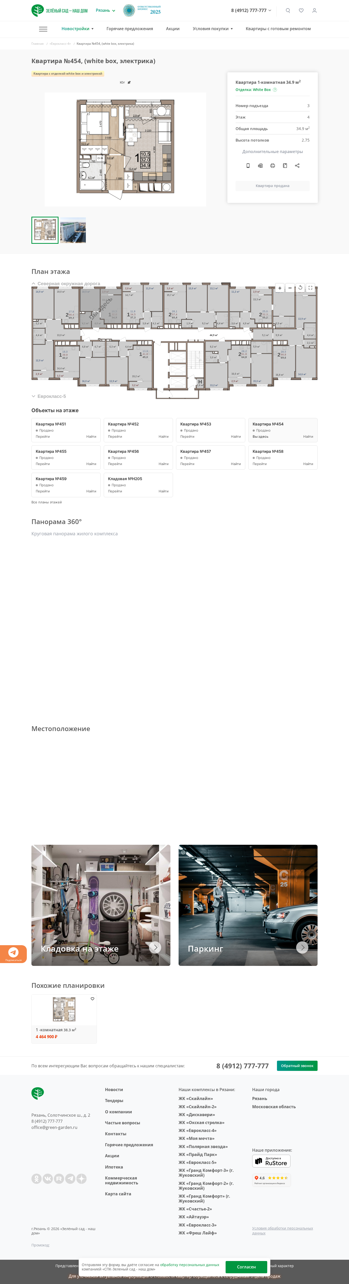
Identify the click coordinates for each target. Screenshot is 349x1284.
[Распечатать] (272, 165)
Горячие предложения (130, 28)
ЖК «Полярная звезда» (203, 1146)
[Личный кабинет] (314, 10)
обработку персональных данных (189, 1264)
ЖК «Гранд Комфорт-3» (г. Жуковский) (206, 1172)
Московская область (274, 1106)
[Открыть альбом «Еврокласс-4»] (285, 165)
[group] (125, 149)
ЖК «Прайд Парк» (198, 1154)
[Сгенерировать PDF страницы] (260, 165)
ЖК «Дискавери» (197, 1114)
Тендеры (114, 1100)
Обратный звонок (297, 1065)
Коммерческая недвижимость (121, 1180)
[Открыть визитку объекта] (248, 165)
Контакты (115, 1134)
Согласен (246, 1267)
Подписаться (13, 960)
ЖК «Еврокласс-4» (198, 1130)
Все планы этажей (46, 502)
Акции (173, 28)
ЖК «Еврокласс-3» (198, 1225)
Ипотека (114, 1167)
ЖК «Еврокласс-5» (198, 1162)
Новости (114, 1089)
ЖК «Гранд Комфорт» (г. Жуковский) (204, 1198)
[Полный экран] (310, 287)
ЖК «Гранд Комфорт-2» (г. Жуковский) (206, 1186)
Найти (91, 436)
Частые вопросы (122, 1123)
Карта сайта (118, 1194)
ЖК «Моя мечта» (197, 1138)
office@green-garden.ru (54, 1127)
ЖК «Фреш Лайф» (198, 1233)
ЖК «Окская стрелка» (202, 1122)
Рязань (259, 1098)
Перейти (43, 436)
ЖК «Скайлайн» (196, 1098)
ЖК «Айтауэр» (194, 1217)
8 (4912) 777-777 (248, 10)
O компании (118, 1112)
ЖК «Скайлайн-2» (198, 1106)
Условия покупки (211, 28)
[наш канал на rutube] (59, 1179)
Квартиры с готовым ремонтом (278, 28)
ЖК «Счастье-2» (195, 1209)
